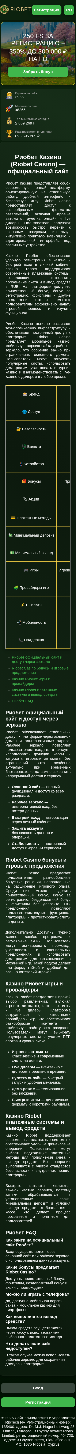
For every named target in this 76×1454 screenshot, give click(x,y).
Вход (38, 1388)
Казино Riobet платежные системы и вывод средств (35, 692)
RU (69, 10)
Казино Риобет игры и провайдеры (31, 681)
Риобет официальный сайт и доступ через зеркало (37, 659)
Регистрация (46, 10)
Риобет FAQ (22, 701)
